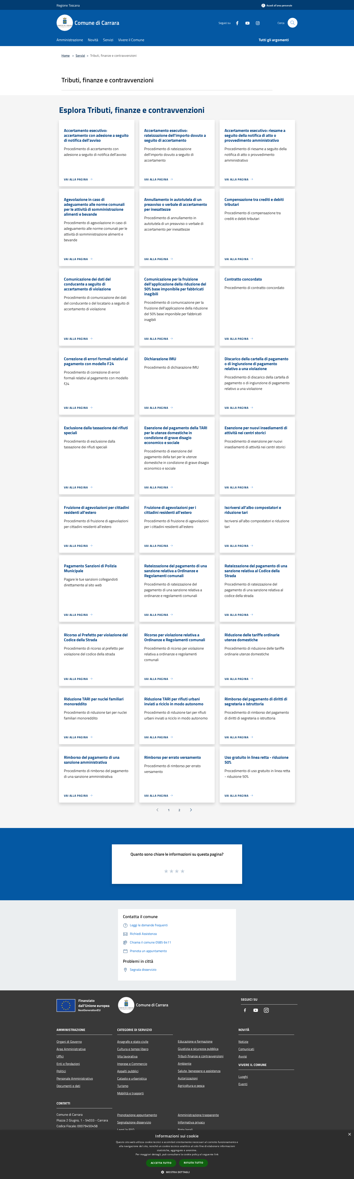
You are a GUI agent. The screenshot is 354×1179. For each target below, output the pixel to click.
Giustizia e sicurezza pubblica (198, 1048)
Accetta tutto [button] (161, 1163)
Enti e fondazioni (68, 1063)
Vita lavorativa (127, 1056)
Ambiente (184, 1063)
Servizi (80, 55)
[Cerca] (292, 23)
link (216, 1154)
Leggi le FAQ (125, 1129)
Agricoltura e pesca (191, 1085)
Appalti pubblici (127, 1071)
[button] (177, 1172)
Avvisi (242, 1056)
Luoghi (243, 1076)
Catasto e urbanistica (132, 1078)
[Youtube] (246, 22)
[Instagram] (256, 22)
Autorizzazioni (188, 1078)
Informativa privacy (191, 1122)
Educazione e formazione (195, 1041)
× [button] (349, 1134)
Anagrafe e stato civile (132, 1041)
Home (65, 55)
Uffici (60, 1056)
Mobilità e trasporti (130, 1093)
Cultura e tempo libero (132, 1048)
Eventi (242, 1084)
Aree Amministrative (71, 1048)
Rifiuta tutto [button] (193, 1162)
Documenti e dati (68, 1085)
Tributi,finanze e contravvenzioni (201, 1056)
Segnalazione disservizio (134, 1122)
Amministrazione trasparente (198, 1114)
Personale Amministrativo (75, 1078)
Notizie (243, 1041)
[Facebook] (235, 22)
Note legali (185, 1129)
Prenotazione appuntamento (137, 1114)
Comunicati (246, 1048)
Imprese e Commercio (132, 1063)
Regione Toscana (68, 5)
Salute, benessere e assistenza (199, 1070)
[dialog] (177, 1154)
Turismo (122, 1085)
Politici (61, 1071)
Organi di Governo (69, 1041)
